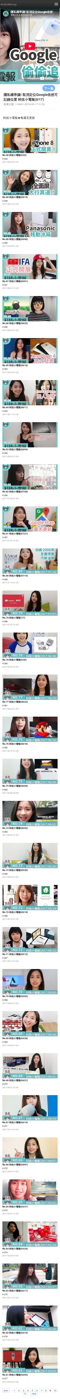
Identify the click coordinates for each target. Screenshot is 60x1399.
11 (25, 1393)
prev (6, 1390)
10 (55, 1390)
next (34, 1393)
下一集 (49, 88)
